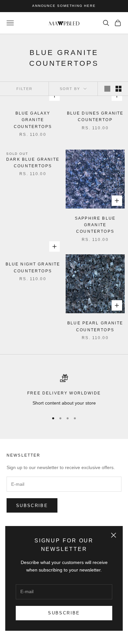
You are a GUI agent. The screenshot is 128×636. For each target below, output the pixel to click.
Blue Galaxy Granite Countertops (33, 120)
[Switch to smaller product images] (118, 89)
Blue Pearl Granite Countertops (95, 326)
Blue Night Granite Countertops (33, 267)
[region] (64, 390)
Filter (24, 89)
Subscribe (64, 612)
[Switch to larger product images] (107, 89)
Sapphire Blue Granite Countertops (95, 225)
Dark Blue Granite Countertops (32, 162)
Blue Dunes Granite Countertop (95, 116)
